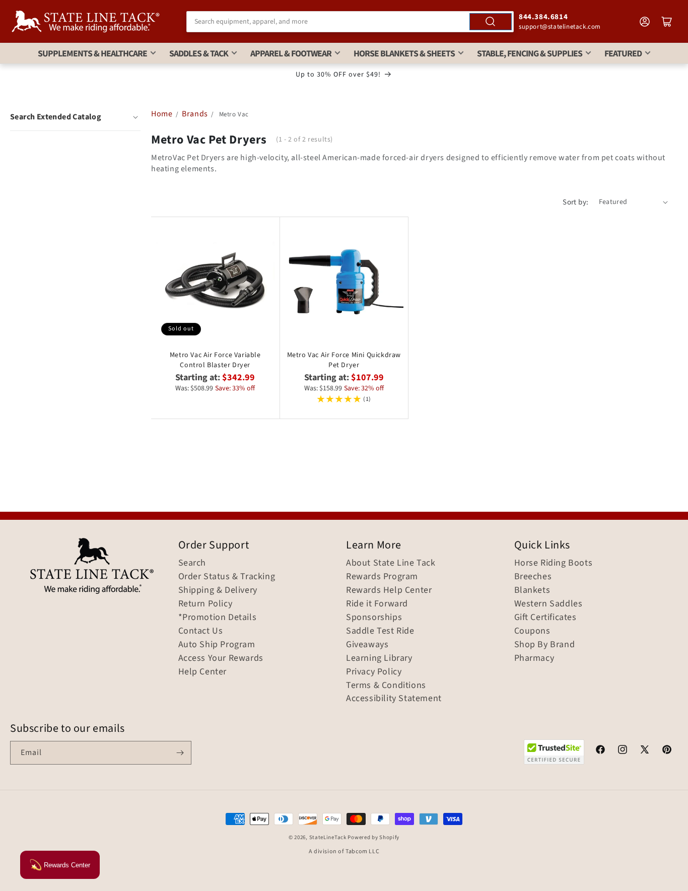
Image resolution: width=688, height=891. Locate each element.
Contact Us (200, 631)
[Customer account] (645, 22)
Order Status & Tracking (227, 577)
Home (161, 113)
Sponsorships (374, 617)
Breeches (533, 577)
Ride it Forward (377, 604)
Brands (196, 113)
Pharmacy (534, 658)
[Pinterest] (667, 751)
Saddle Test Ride (380, 631)
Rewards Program (382, 577)
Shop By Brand (544, 645)
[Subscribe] (180, 753)
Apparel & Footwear (290, 53)
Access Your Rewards (220, 658)
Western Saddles (548, 604)
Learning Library (379, 658)
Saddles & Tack (198, 53)
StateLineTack (328, 837)
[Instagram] (622, 751)
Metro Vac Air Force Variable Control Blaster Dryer (215, 360)
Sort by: (575, 202)
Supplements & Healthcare (92, 53)
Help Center (202, 672)
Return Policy (205, 604)
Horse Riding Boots (553, 563)
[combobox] (350, 21)
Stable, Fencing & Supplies (529, 53)
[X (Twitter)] (645, 751)
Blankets (532, 590)
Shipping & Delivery (217, 590)
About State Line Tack (391, 563)
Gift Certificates (545, 617)
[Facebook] (600, 751)
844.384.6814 (543, 17)
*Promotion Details (217, 617)
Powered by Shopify (373, 837)
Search (192, 563)
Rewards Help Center (389, 590)
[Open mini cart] (667, 22)
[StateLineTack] (85, 21)
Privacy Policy (373, 672)
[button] (75, 116)
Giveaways (367, 645)
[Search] (490, 21)
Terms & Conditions (386, 685)
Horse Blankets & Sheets (404, 53)
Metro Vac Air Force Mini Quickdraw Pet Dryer (344, 360)
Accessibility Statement (394, 699)
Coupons (532, 631)
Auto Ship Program (216, 645)
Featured (623, 53)
